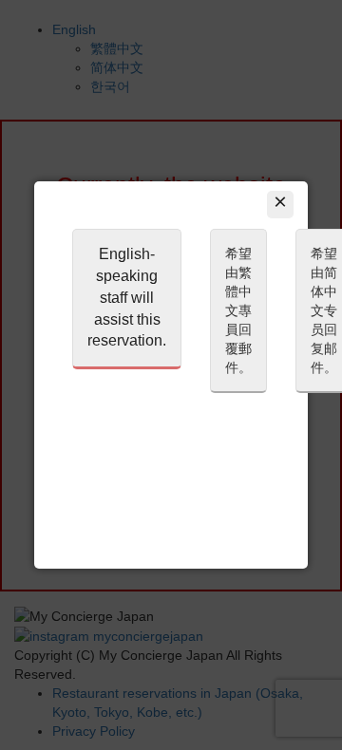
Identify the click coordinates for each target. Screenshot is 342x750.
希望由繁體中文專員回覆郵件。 (238, 310)
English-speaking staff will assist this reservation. (126, 297)
